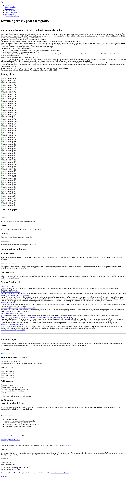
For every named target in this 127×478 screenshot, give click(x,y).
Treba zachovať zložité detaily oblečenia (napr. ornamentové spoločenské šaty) (14, 390)
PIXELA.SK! (16, 469)
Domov (7, 5)
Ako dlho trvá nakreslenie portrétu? (12, 324)
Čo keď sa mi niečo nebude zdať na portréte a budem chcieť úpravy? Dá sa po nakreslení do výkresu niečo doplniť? (37, 317)
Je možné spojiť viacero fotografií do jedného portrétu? (18, 308)
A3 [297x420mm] (8, 375)
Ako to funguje (9, 9)
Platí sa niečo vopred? (7, 286)
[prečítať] (68, 445)
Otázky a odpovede (11, 12)
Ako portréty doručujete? (8, 302)
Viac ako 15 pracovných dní (12, 361)
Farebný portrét (8, 385)
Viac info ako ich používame (60, 473)
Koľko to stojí (9, 14)
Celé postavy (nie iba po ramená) (13, 387)
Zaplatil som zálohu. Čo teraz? (10, 292)
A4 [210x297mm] (8, 373)
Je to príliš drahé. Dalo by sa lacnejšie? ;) (13, 330)
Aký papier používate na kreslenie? (12, 313)
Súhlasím (4, 476)
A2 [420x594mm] (8, 377)
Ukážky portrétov (10, 7)
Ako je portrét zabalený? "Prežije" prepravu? (15, 295)
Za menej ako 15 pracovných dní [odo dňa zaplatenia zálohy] (22, 363)
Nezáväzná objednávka (12, 16)
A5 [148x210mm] (8, 371)
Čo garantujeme (10, 10)
